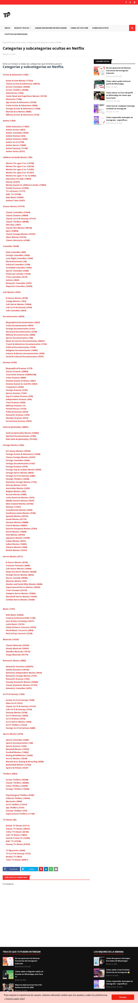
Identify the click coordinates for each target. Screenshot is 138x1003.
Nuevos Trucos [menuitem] (21, 28)
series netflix (21, 42)
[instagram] (130, 2)
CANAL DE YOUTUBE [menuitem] (79, 28)
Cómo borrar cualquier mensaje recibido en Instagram (120, 107)
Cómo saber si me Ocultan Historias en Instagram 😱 (118, 971)
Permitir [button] (122, 997)
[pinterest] (134, 2)
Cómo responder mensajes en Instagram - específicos (119, 118)
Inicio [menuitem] (7, 28)
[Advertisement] (114, 48)
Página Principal (9, 42)
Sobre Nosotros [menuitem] (100, 28)
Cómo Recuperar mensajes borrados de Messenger (118, 959)
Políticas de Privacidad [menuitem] (16, 34)
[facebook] (126, 2)
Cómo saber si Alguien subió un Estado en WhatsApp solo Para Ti (29, 974)
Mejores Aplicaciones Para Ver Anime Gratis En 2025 (28, 986)
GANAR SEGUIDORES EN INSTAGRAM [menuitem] (51, 28)
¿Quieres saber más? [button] (14, 999)
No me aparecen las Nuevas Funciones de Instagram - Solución (118, 70)
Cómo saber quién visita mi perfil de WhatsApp (118, 82)
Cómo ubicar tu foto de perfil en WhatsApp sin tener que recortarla (119, 95)
